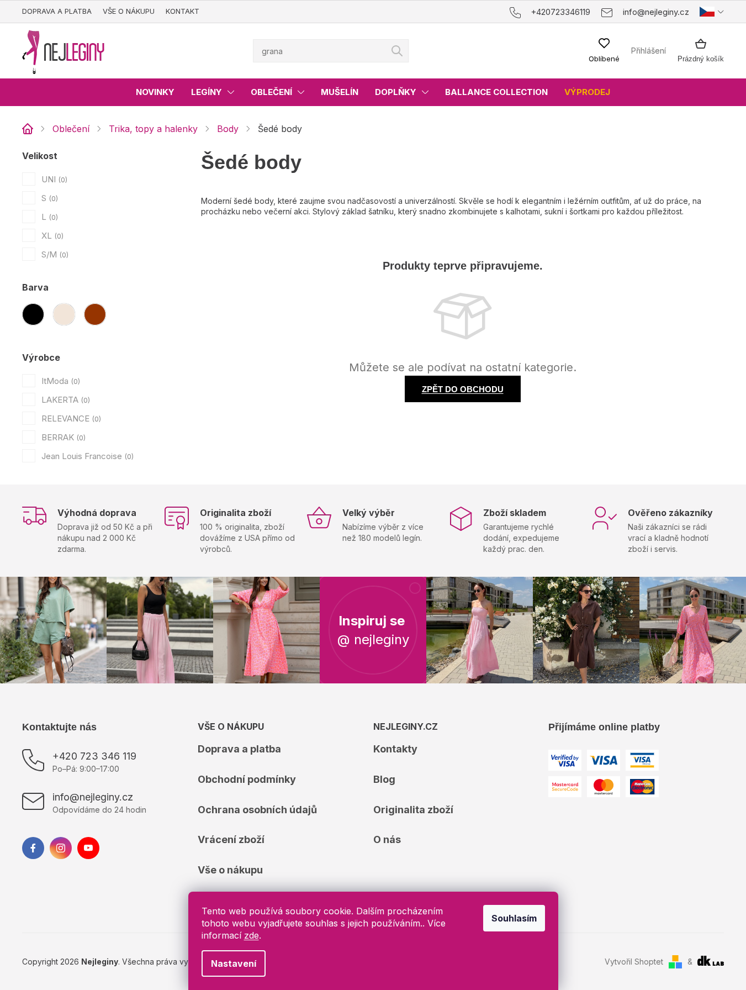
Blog (384, 779)
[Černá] (33, 314)
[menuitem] (155, 92)
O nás (387, 839)
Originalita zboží (413, 809)
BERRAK (62, 437)
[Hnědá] (95, 314)
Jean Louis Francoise (86, 456)
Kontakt (182, 11)
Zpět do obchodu (463, 389)
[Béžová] (64, 314)
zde (251, 935)
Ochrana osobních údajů (257, 809)
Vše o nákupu (129, 11)
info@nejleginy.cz (92, 797)
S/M (53, 254)
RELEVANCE (70, 418)
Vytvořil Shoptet (634, 961)
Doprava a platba (57, 11)
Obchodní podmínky (247, 779)
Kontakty (395, 749)
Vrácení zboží (231, 839)
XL (51, 235)
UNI (53, 179)
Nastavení (233, 963)
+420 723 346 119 (94, 756)
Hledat (397, 51)
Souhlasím (514, 918)
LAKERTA (64, 399)
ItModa (59, 381)
